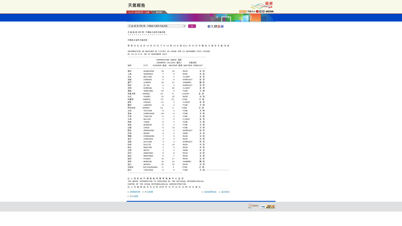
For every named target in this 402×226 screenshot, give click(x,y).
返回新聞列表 (210, 192)
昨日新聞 (149, 192)
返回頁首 (226, 192)
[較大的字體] (260, 11)
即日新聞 (134, 196)
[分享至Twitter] (212, 26)
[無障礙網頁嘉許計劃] (253, 206)
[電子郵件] (215, 26)
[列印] (222, 26)
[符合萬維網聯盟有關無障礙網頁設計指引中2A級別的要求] (268, 207)
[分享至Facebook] (209, 26)
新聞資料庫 (135, 192)
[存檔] (219, 26)
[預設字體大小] (257, 11)
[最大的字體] (263, 11)
